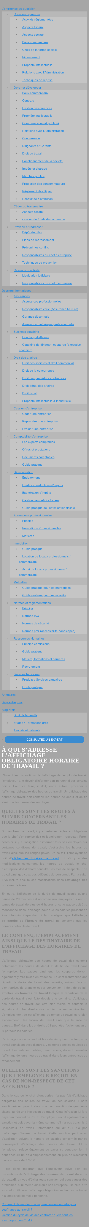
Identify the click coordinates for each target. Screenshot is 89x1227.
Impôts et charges (34, 168)
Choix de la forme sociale (39, 49)
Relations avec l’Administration (43, 72)
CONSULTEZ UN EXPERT (45, 739)
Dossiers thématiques (16, 290)
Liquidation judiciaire (36, 275)
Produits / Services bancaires (42, 679)
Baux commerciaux (35, 42)
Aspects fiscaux (32, 27)
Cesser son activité (27, 270)
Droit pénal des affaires (38, 385)
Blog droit (8, 709)
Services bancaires (27, 674)
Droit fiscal (29, 393)
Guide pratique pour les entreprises (46, 587)
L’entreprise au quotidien (18, 8)
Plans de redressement (38, 240)
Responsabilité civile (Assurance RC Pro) (50, 309)
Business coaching (26, 331)
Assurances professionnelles (41, 301)
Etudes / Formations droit (31, 722)
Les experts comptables (38, 442)
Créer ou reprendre (27, 14)
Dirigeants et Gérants (36, 146)
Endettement (31, 477)
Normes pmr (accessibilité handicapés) (48, 631)
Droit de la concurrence (38, 370)
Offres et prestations (36, 449)
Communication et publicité (40, 123)
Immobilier (21, 543)
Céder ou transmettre (28, 206)
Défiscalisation (23, 472)
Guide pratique (32, 464)
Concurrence (31, 138)
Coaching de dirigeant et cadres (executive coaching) (50, 347)
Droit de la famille (25, 715)
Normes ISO (30, 615)
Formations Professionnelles (41, 528)
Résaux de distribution (37, 199)
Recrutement (31, 666)
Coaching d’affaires (35, 337)
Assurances (22, 296)
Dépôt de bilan (32, 232)
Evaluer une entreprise (37, 429)
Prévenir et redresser (28, 227)
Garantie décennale (35, 316)
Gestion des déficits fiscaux (40, 500)
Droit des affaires (25, 357)
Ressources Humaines (29, 638)
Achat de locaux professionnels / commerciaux (43, 572)
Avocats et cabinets (27, 730)
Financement (31, 57)
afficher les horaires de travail (35, 858)
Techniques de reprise (37, 80)
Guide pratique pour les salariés (44, 595)
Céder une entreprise (36, 413)
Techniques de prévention (39, 262)
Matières (28, 536)
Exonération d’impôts (36, 492)
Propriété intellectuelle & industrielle (46, 401)
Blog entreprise (12, 702)
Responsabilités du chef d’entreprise (47, 255)
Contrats (28, 100)
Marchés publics (33, 176)
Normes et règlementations (32, 603)
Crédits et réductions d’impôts (42, 485)
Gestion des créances (37, 108)
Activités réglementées (37, 19)
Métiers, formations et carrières (43, 659)
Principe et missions (35, 644)
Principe (27, 520)
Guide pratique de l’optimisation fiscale (48, 507)
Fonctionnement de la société (42, 161)
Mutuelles (20, 582)
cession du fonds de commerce (43, 219)
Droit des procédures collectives (44, 378)
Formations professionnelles (33, 515)
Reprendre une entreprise (40, 421)
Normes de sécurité (35, 623)
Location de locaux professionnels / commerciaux (44, 559)
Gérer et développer (27, 87)
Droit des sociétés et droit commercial (48, 363)
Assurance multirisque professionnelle (48, 324)
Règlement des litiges (37, 191)
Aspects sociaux (33, 34)
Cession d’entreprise (28, 408)
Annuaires (9, 694)
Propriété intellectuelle (37, 65)
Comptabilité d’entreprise (31, 436)
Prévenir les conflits (35, 247)
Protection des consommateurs (43, 183)
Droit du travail (32, 153)
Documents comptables (38, 457)
